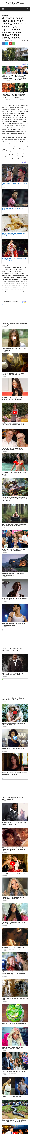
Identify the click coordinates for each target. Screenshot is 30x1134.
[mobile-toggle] (2, 9)
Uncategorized (9, 12)
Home (3, 12)
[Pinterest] (10, 43)
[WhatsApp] (13, 43)
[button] (28, 9)
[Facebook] (3, 43)
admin (4, 40)
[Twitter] (6, 43)
